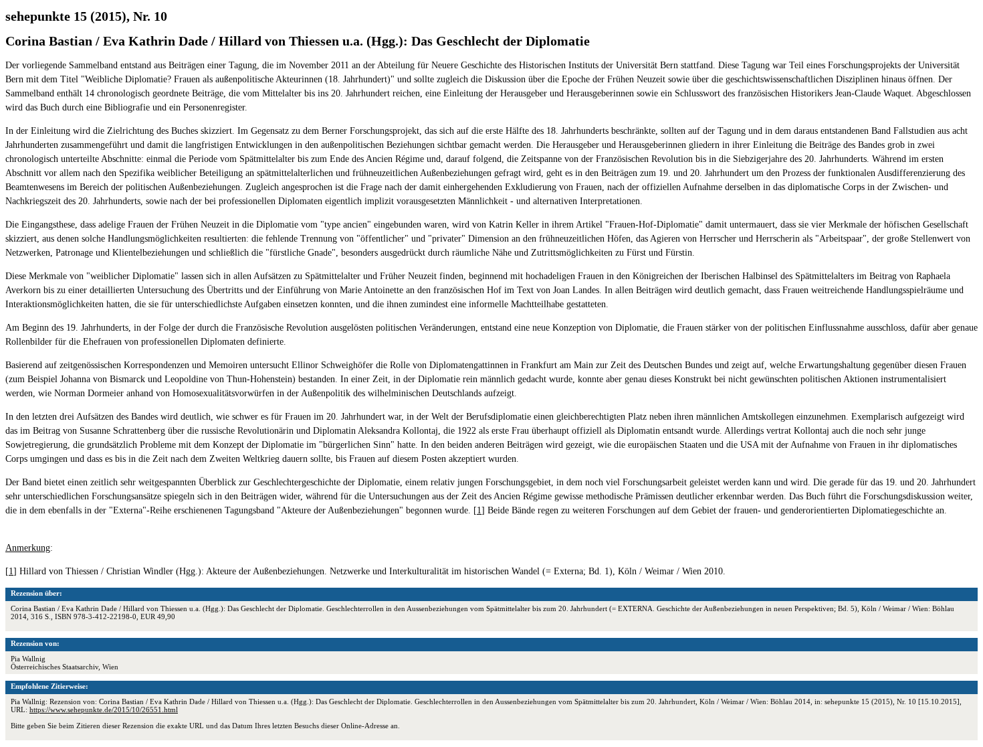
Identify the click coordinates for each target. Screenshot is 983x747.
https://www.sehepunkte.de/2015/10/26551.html (103, 710)
